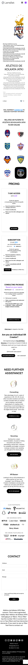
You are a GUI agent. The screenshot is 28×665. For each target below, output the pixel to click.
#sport (5, 96)
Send (14, 599)
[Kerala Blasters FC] (7, 146)
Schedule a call (14, 416)
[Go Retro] (21, 173)
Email (3, 570)
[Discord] (19, 640)
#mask (19, 95)
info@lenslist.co (14, 645)
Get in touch (14, 454)
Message (4, 576)
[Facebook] (6, 640)
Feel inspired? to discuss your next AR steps (14, 111)
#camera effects (10, 93)
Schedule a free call (18, 269)
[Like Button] (21, 101)
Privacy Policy (22, 651)
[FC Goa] (7, 160)
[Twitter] (14, 640)
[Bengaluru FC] (7, 173)
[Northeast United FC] (21, 133)
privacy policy (14, 643)
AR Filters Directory (13, 659)
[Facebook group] (22, 640)
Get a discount (21, 355)
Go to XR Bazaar (14, 491)
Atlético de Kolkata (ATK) (14, 67)
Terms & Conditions (11, 651)
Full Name (4, 563)
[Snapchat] (11, 640)
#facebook (19, 93)
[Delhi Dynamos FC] (7, 133)
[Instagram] (9, 640)
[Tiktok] (17, 640)
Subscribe (7, 269)
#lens (15, 95)
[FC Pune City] (21, 146)
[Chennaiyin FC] (21, 160)
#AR (4, 93)
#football (10, 95)
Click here (8, 329)
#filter (5, 95)
